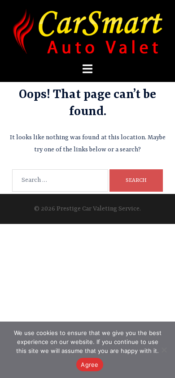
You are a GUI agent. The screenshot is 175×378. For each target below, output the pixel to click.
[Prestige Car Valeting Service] (88, 30)
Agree (89, 364)
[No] (163, 349)
